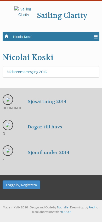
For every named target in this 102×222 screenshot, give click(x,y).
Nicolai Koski (22, 36)
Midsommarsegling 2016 (27, 72)
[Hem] (6, 36)
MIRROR (65, 211)
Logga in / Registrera (21, 184)
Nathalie (62, 207)
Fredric (93, 207)
